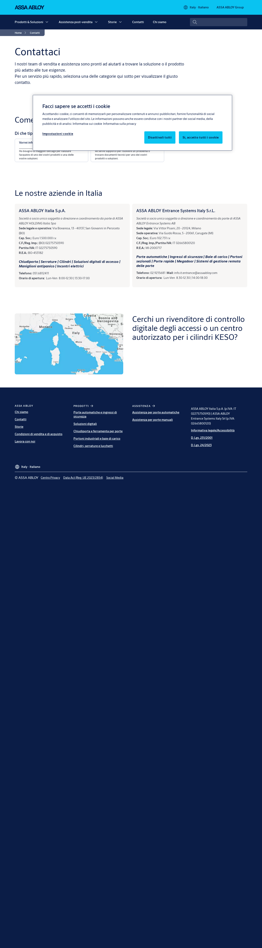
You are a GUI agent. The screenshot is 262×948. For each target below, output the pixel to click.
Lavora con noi (25, 441)
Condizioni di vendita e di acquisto (38, 434)
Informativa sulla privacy (119, 124)
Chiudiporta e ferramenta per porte (98, 431)
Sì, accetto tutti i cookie (201, 137)
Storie (112, 22)
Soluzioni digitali (85, 424)
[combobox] (218, 22)
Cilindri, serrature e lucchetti (93, 446)
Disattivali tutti (160, 137)
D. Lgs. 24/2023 (201, 445)
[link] (21, 33)
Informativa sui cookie (87, 124)
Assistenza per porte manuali (152, 420)
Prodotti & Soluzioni (29, 22)
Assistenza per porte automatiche (155, 412)
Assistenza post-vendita (76, 22)
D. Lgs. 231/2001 (201, 438)
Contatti (138, 22)
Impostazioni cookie (57, 134)
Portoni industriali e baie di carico (96, 438)
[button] (47, 22)
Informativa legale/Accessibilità (213, 430)
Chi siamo (159, 22)
